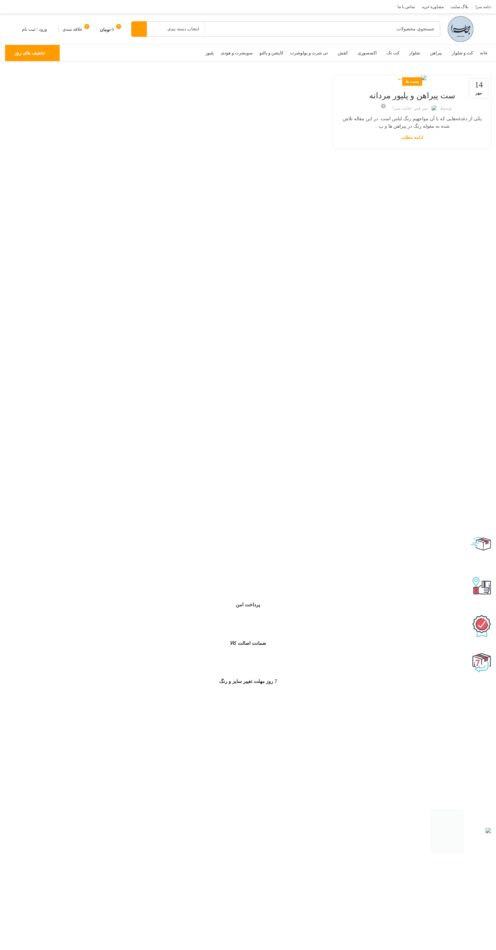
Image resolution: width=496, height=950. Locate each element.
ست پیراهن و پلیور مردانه (412, 95)
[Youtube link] (18, 7)
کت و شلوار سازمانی (464, 905)
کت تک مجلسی (469, 937)
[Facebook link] (44, 7)
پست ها (412, 81)
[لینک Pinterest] (9, 7)
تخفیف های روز (30, 52)
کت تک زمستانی (468, 947)
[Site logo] (460, 28)
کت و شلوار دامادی (466, 895)
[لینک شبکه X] (35, 7)
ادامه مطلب (412, 137)
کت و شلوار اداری (467, 875)
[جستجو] (139, 29)
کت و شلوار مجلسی (464, 885)
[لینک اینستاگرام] (27, 7)
